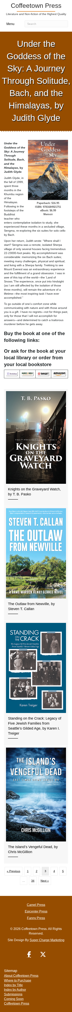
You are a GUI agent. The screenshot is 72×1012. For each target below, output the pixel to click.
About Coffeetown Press (21, 975)
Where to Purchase (17, 980)
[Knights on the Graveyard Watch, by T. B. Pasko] (36, 447)
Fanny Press (36, 918)
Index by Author (15, 989)
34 (32, 880)
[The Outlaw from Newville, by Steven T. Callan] (36, 563)
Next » (45, 880)
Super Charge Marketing (47, 940)
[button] (29, 954)
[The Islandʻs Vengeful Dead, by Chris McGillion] (36, 804)
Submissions (13, 994)
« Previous (13, 871)
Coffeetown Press (16, 1003)
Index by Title (13, 985)
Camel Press (36, 905)
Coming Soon (14, 999)
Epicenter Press (36, 911)
